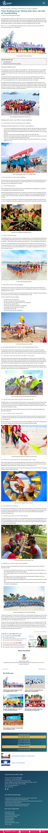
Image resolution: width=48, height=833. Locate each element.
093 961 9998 (26, 744)
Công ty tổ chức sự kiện (10, 811)
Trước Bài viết (4, 669)
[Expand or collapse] (45, 60)
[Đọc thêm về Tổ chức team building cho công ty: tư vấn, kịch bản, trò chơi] (13, 700)
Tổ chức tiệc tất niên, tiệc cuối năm (12, 822)
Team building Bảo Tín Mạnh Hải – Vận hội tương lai (23, 756)
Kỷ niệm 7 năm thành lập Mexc (18, 762)
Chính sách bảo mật (9, 786)
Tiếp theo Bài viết (42, 669)
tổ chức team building (7, 25)
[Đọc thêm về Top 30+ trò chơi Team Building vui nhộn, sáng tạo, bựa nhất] (35, 681)
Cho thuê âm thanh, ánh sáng (11, 816)
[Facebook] (5, 789)
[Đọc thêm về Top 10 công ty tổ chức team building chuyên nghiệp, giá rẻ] (13, 719)
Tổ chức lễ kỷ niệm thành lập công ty (12, 815)
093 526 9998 (26, 742)
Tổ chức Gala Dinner (9, 819)
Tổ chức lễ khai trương (9, 813)
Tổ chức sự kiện (8, 824)
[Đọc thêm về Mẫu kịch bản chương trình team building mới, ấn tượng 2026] (35, 700)
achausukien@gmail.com (13, 785)
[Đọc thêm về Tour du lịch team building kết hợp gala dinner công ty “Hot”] (13, 681)
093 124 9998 (26, 749)
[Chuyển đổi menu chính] (44, 3)
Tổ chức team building (9, 818)
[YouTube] (8, 789)
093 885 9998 (26, 740)
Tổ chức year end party (9, 821)
